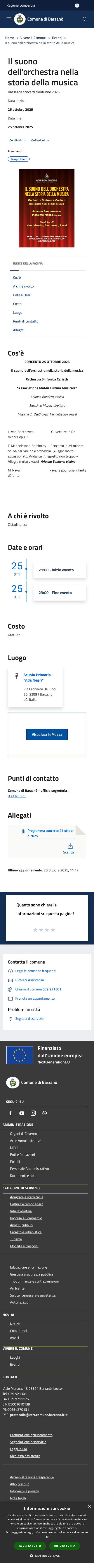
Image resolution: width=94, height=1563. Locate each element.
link (47, 1536)
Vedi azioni (38, 140)
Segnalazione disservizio (28, 1441)
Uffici (14, 1147)
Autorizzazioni (20, 1302)
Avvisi (14, 1337)
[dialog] (47, 1532)
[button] (47, 1555)
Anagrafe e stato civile (26, 1197)
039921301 (17, 795)
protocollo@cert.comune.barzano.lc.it (39, 1414)
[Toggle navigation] (8, 18)
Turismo (16, 1239)
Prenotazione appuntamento (31, 1434)
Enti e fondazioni (22, 1154)
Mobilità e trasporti (24, 1246)
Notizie (15, 1323)
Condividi (15, 140)
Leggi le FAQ (19, 1448)
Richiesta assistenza (25, 1455)
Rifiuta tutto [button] (64, 1545)
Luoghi (15, 1357)
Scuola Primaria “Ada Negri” (37, 677)
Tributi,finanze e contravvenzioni (34, 1281)
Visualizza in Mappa (47, 734)
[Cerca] (84, 19)
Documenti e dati (22, 1175)
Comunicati (18, 1330)
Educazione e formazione (28, 1267)
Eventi (57, 37)
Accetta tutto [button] (30, 1546)
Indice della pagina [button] (28, 263)
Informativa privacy (24, 1491)
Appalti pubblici (21, 1225)
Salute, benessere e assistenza (33, 1295)
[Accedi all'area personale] (77, 5)
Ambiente (17, 1288)
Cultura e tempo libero (26, 1204)
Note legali (18, 1498)
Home (9, 37)
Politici (15, 1161)
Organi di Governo (23, 1133)
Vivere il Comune (33, 37)
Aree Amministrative (25, 1140)
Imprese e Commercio (26, 1218)
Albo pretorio (19, 1484)
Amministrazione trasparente (32, 1477)
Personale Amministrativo (29, 1168)
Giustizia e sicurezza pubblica (31, 1274)
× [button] (89, 1506)
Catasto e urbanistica (26, 1232)
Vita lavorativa (21, 1211)
